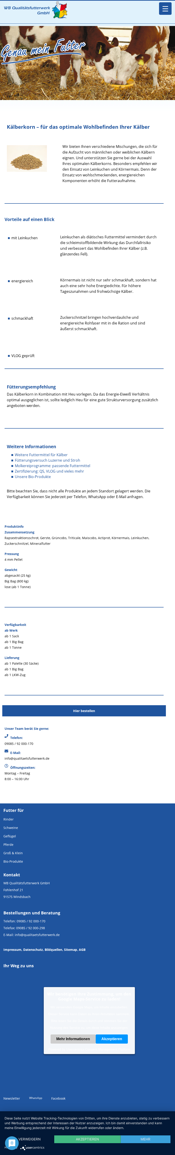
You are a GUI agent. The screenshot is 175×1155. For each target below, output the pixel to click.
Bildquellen (53, 949)
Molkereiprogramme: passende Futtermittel (52, 465)
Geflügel (9, 836)
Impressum (12, 949)
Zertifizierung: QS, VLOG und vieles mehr (49, 471)
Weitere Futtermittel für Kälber (41, 454)
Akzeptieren (111, 1039)
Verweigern (29, 1139)
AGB (82, 949)
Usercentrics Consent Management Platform (98, 1049)
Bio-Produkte (13, 861)
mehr (145, 1139)
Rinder (8, 819)
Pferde (8, 844)
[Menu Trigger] (165, 8)
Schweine (10, 828)
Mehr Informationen (73, 1039)
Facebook (58, 1098)
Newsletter (11, 1098)
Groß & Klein (13, 853)
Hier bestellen (84, 711)
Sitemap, (71, 949)
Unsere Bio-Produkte (33, 476)
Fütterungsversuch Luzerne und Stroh (47, 460)
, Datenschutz (32, 949)
